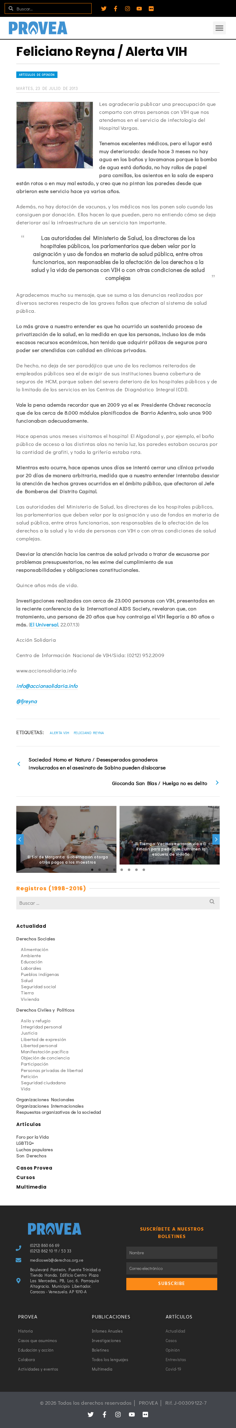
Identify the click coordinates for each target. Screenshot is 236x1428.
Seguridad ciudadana (43, 1082)
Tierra (27, 992)
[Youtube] (139, 8)
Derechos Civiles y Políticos (45, 1010)
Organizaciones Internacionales (50, 1106)
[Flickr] (151, 8)
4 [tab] (114, 870)
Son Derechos (31, 1155)
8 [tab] (144, 870)
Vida (25, 1089)
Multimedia (31, 1187)
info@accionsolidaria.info (47, 685)
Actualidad (31, 926)
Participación (35, 1064)
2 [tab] (99, 870)
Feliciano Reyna (89, 732)
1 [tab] (92, 870)
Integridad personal (41, 1027)
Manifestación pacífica (44, 1051)
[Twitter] (104, 8)
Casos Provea (34, 1168)
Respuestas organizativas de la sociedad (58, 1112)
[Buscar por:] (117, 902)
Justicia (29, 1033)
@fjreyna (26, 701)
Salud (27, 980)
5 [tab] (122, 870)
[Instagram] (127, 8)
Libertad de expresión (43, 1039)
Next (216, 839)
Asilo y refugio (36, 1020)
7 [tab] (136, 870)
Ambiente (31, 955)
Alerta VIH (59, 732)
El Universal (44, 624)
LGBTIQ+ (25, 1143)
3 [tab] (107, 870)
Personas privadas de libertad (52, 1070)
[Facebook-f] (115, 8)
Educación (32, 961)
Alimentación (34, 949)
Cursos (25, 1177)
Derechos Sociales (35, 938)
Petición (29, 1076)
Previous (20, 839)
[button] (219, 27)
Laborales (31, 968)
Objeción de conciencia (45, 1058)
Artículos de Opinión (37, 74)
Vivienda (30, 999)
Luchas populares (34, 1149)
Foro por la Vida (32, 1137)
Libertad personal (39, 1045)
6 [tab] (129, 870)
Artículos (28, 1124)
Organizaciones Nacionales (45, 1099)
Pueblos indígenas (40, 974)
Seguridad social (38, 986)
